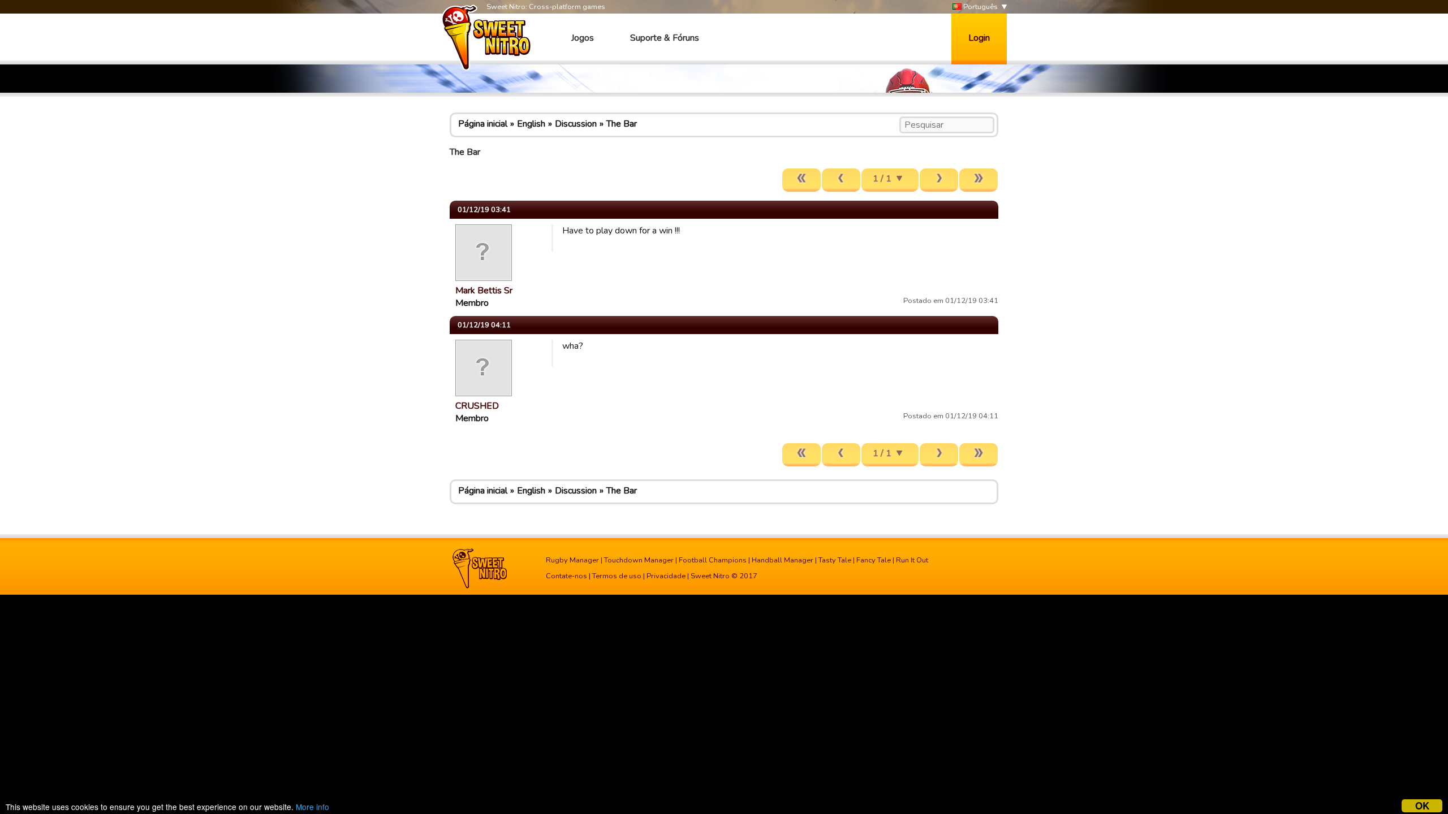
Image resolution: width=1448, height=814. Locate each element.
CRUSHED (477, 406)
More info (312, 806)
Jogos (582, 38)
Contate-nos (566, 576)
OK (1422, 805)
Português (980, 7)
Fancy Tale (873, 560)
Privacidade (666, 576)
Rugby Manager (572, 560)
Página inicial (482, 124)
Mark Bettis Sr (483, 290)
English (531, 124)
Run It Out (912, 560)
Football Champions (713, 560)
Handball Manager (782, 560)
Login (979, 38)
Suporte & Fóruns (664, 38)
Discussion (576, 124)
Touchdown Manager (639, 560)
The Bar (621, 124)
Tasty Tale (834, 560)
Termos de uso (616, 576)
